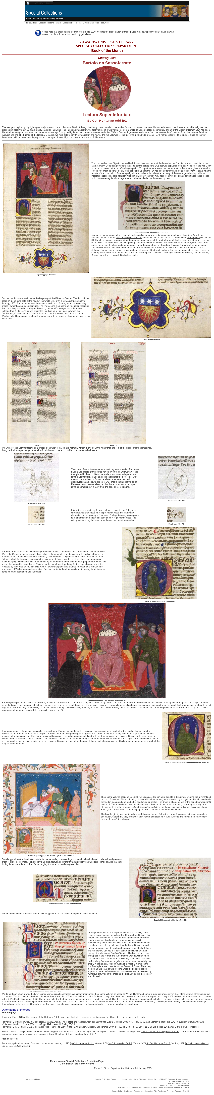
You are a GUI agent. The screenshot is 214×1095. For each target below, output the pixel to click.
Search (58, 23)
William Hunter (133, 994)
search (32, 1079)
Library (39, 18)
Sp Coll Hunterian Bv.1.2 (158, 1043)
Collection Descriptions (72, 23)
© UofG (186, 1091)
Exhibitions (87, 23)
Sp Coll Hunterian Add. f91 (129, 237)
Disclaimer (128, 1091)
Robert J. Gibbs (101, 1068)
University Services (54, 18)
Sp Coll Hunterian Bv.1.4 (120, 1043)
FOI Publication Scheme (164, 1091)
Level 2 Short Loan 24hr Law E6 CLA (78, 1034)
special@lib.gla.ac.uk (180, 1083)
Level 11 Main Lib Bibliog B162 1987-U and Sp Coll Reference (169, 1027)
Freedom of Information (143, 1091)
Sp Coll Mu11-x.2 (22, 1046)
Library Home (31, 23)
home (38, 1079)
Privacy (178, 1091)
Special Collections (46, 23)
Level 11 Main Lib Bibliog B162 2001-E (160, 1031)
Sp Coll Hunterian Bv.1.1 (82, 1043)
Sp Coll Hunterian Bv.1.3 (196, 1043)
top (26, 1079)
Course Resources (101, 23)
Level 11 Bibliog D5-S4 (64, 1024)
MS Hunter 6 (194, 237)
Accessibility (117, 1091)
